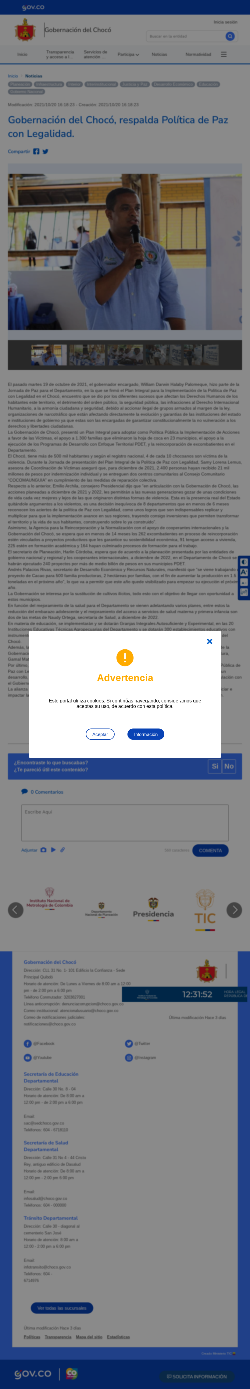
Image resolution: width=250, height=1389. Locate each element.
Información (146, 734)
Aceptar (100, 734)
